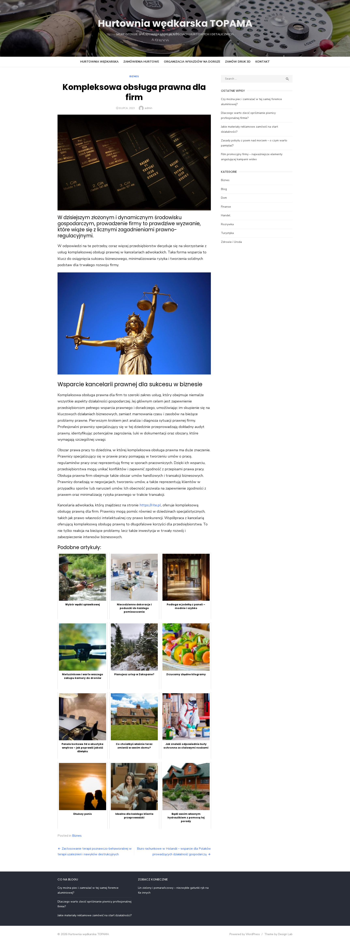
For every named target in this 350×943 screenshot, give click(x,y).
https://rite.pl (150, 505)
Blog (224, 189)
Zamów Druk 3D (238, 62)
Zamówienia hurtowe (141, 62)
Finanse (226, 207)
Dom (224, 198)
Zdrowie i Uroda (231, 242)
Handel (225, 215)
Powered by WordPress (244, 934)
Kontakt (262, 62)
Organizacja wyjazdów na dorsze (192, 62)
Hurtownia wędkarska (99, 62)
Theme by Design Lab (278, 934)
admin (148, 108)
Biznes (134, 76)
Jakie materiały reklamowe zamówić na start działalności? (95, 915)
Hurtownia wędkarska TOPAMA (175, 23)
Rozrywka (227, 224)
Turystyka (227, 233)
